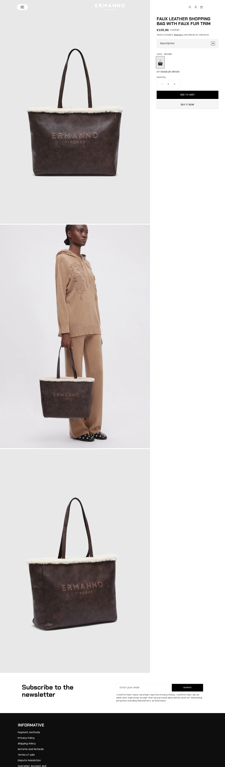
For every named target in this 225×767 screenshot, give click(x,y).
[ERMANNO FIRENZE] (110, 7)
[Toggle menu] (22, 7)
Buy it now (187, 105)
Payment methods (29, 732)
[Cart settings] (201, 7)
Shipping (178, 35)
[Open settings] (189, 7)
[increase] (175, 84)
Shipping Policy (27, 744)
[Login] (195, 7)
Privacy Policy (26, 738)
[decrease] (162, 84)
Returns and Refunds (31, 749)
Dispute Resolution (29, 760)
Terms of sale (26, 755)
